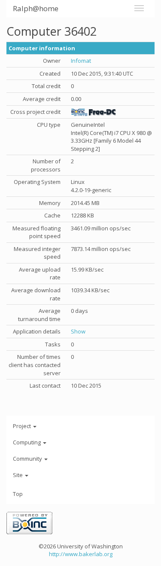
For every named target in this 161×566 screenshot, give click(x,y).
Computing (27, 442)
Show (78, 331)
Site (18, 475)
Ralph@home (35, 8)
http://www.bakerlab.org (80, 554)
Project (22, 426)
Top (18, 494)
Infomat (81, 60)
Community (28, 458)
